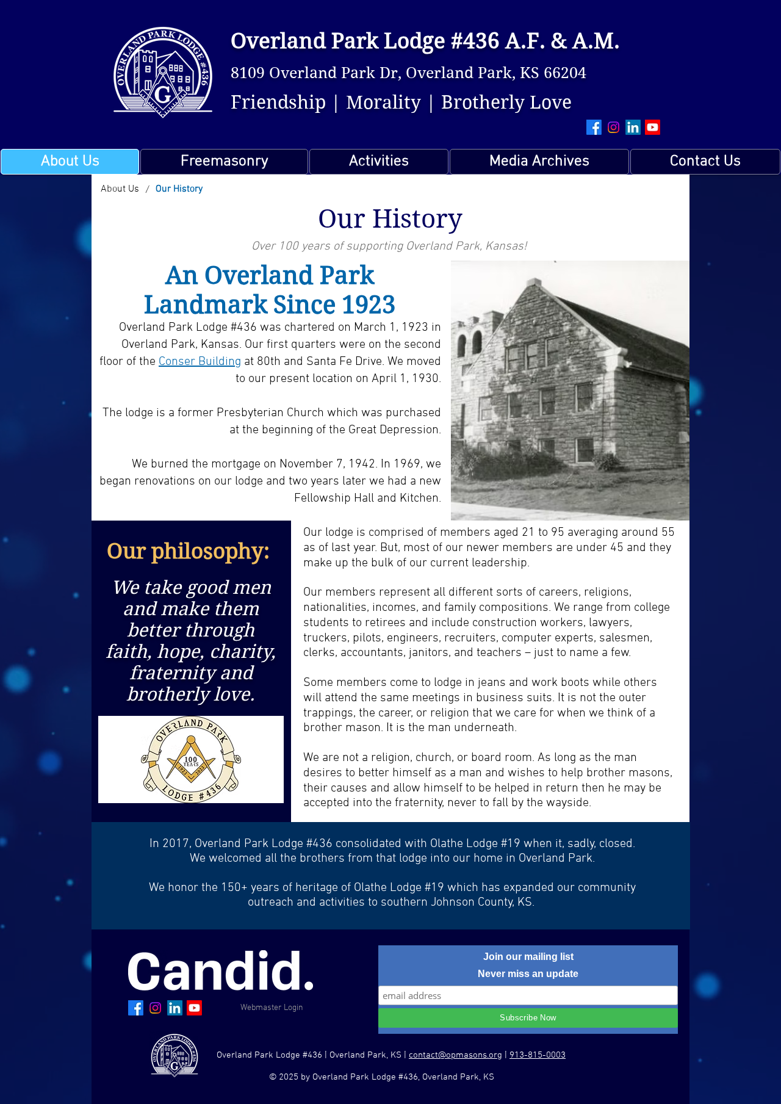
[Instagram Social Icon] (613, 127)
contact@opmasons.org (455, 1055)
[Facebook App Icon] (594, 127)
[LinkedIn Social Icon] (633, 127)
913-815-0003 (537, 1055)
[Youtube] (652, 127)
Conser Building (200, 362)
